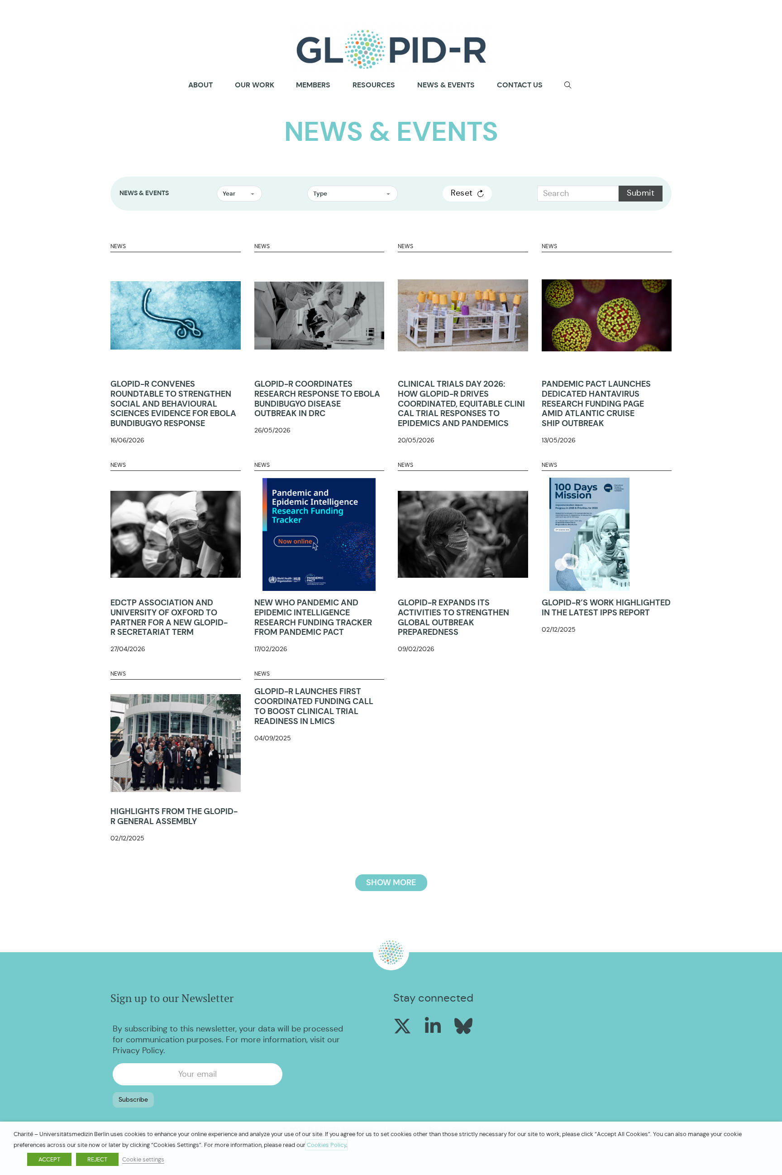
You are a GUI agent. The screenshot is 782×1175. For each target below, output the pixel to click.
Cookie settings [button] (143, 1159)
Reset (462, 193)
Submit (640, 193)
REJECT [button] (97, 1159)
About (200, 85)
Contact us (520, 85)
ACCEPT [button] (49, 1159)
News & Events (446, 85)
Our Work (254, 85)
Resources (374, 85)
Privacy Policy (138, 1050)
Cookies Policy (326, 1145)
